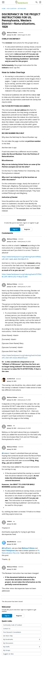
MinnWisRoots (11, 542)
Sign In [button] (15, 229)
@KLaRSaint (6, 548)
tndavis (9, 426)
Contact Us (6, 629)
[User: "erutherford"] (4, 380)
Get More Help (8, 636)
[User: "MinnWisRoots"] (4, 543)
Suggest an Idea (8, 654)
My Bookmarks (21, 639)
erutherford (11, 379)
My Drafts (21, 647)
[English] (21, 2)
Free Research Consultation (12, 632)
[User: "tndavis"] (4, 427)
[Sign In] (40, 2)
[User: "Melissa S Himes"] (4, 33)
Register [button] (27, 229)
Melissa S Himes (12, 32)
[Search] (36, 2)
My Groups (6, 650)
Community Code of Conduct (12, 625)
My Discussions (8, 643)
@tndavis (5, 453)
